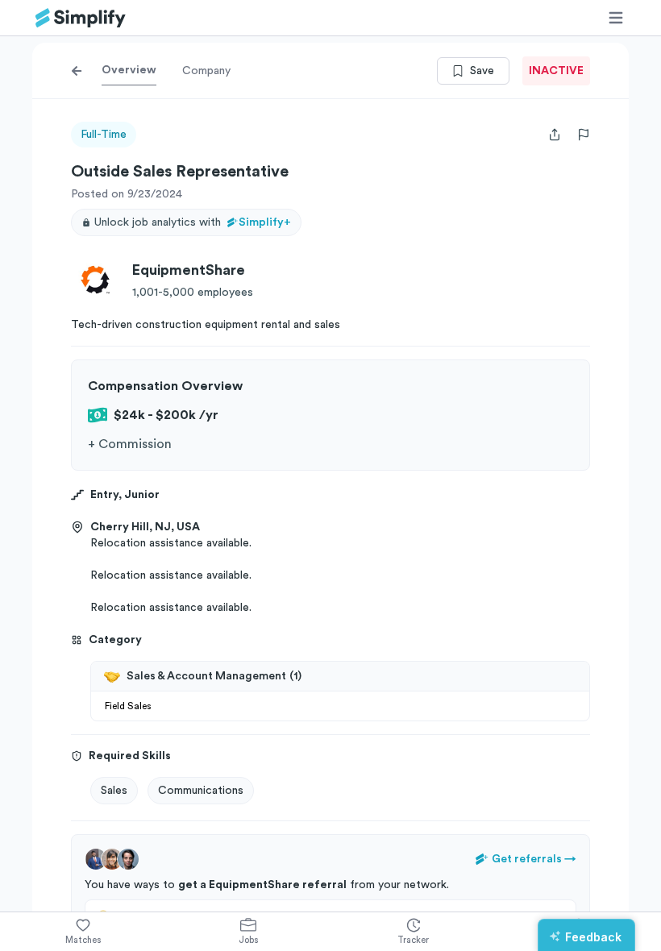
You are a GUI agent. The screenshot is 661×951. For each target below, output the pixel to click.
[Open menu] (616, 18)
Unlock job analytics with (192, 222)
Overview (129, 70)
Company (206, 71)
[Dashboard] (80, 18)
